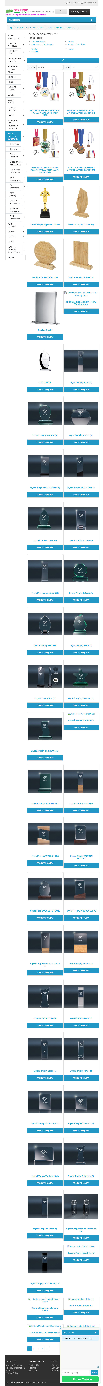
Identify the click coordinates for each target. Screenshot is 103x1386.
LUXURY (11, 95)
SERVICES (12, 236)
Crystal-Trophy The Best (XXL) (45, 1176)
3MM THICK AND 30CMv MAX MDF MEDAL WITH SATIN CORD (81, 168)
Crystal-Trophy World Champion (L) (81, 1229)
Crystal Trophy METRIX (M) (81, 540)
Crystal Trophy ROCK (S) (81, 645)
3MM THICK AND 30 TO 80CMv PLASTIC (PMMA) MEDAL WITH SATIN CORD (45, 169)
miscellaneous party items (16, 171)
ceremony (14, 144)
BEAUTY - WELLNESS (12, 44)
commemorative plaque (42, 44)
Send (94, 1372)
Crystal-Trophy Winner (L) (45, 1228)
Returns (32, 1367)
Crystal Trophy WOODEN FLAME (45, 911)
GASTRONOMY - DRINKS (14, 60)
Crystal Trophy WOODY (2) (81, 963)
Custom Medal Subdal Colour (81, 1253)
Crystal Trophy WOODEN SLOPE (81, 911)
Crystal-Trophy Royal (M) (81, 1071)
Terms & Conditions (14, 1365)
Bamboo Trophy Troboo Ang (81, 224)
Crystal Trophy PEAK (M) (45, 645)
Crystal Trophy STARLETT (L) (81, 698)
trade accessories (15, 217)
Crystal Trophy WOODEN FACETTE (81, 857)
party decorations (15, 186)
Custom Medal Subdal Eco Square (45, 1332)
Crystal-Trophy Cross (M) (45, 1018)
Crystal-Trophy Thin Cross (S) (81, 1176)
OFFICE (11, 115)
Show (67, 67)
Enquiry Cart (79, 11)
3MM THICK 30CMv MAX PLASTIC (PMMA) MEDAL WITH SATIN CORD (45, 112)
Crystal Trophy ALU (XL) (81, 382)
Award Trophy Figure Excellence (45, 224)
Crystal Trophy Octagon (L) (81, 593)
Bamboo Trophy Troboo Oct (45, 277)
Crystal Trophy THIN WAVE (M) (45, 751)
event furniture (14, 155)
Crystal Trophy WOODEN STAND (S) (45, 964)
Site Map (33, 1370)
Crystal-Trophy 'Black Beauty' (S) (45, 1283)
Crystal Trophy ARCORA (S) (45, 435)
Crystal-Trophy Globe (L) (45, 1071)
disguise (13, 149)
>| (47, 1348)
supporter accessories (15, 209)
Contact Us (34, 1365)
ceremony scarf (38, 41)
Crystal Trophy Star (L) (45, 698)
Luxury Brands (11, 101)
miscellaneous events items (16, 163)
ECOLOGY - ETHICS (12, 52)
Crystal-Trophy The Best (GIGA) (45, 1123)
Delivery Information (15, 1367)
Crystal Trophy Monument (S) (45, 593)
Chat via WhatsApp (82, 1379)
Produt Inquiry (45, 122)
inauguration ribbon (77, 44)
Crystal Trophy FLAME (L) (45, 540)
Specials (55, 1370)
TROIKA (11, 257)
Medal (34, 49)
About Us (9, 1370)
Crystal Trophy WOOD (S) (81, 803)
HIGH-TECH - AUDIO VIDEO (13, 69)
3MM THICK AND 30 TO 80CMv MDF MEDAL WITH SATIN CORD (81, 111)
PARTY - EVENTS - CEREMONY (30, 27)
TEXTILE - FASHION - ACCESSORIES (14, 249)
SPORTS (11, 241)
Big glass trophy (45, 330)
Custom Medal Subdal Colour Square (45, 1309)
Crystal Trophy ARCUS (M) (81, 435)
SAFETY (11, 231)
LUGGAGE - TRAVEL (12, 88)
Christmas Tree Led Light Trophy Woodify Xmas (81, 303)
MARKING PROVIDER (12, 109)
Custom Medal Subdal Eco (81, 1305)
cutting (71, 41)
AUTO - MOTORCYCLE (14, 36)
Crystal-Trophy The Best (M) (81, 1123)
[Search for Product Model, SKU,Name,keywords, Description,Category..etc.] (61, 11)
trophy (71, 49)
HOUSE (11, 82)
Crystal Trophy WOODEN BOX (45, 856)
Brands (55, 1365)
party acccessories (15, 178)
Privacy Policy (11, 1373)
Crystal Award (45, 382)
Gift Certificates (59, 1367)
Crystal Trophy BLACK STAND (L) (45, 487)
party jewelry (13, 194)
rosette (35, 51)
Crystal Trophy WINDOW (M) (45, 803)
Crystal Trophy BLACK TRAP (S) (81, 487)
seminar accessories (15, 202)
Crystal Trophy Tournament (81, 720)
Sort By (32, 67)
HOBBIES (12, 77)
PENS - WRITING (12, 225)
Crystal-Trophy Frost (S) (81, 1018)
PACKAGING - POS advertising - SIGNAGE (13, 124)
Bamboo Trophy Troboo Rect (81, 277)
